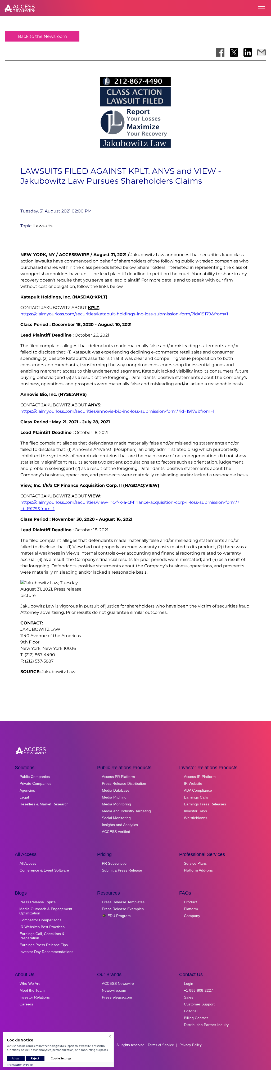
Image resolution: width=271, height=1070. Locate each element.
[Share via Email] (261, 52)
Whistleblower (195, 818)
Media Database (115, 790)
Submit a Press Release (122, 870)
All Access (28, 863)
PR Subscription (115, 863)
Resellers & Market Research (44, 804)
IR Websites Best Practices (42, 927)
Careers (26, 1004)
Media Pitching (114, 797)
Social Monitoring (116, 818)
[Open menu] (261, 8)
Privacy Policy (190, 1045)
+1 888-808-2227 (198, 990)
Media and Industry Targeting (126, 811)
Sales (188, 997)
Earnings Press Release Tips (44, 945)
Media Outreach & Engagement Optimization (45, 911)
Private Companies (35, 783)
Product (190, 902)
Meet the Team (32, 990)
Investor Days (195, 811)
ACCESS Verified (116, 831)
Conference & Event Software (44, 870)
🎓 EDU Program (116, 916)
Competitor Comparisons (40, 920)
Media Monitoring (116, 804)
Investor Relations (35, 997)
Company (192, 916)
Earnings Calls (196, 797)
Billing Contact (196, 1018)
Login (188, 983)
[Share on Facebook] (220, 52)
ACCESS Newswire (118, 983)
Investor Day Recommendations (46, 952)
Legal (24, 797)
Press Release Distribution (124, 783)
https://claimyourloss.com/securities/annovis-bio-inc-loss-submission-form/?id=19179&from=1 (117, 411)
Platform (191, 909)
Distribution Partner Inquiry (206, 1025)
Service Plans (195, 863)
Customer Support (199, 1004)
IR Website (193, 783)
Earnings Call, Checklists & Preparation (42, 936)
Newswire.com (114, 990)
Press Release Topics (38, 902)
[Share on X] (234, 52)
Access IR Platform (200, 776)
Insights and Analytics (120, 825)
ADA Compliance (198, 790)
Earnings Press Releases (205, 804)
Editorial (190, 1011)
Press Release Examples (123, 909)
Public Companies (35, 776)
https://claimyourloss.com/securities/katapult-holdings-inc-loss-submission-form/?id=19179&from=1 (124, 313)
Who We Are (30, 983)
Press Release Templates (123, 902)
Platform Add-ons (198, 870)
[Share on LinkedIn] (247, 52)
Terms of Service (161, 1045)
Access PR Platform (118, 776)
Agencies (27, 790)
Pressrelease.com (117, 997)
